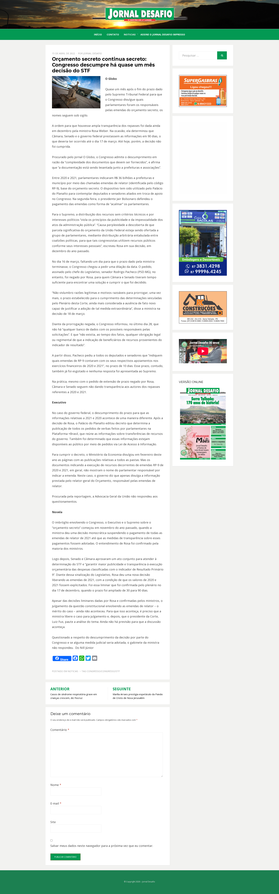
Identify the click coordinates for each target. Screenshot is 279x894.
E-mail (55, 803)
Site (53, 822)
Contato (113, 34)
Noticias (130, 34)
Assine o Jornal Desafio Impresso (162, 34)
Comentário (59, 730)
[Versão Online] (203, 424)
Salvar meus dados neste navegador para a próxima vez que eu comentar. (101, 846)
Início (98, 34)
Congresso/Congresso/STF (103, 671)
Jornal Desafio (92, 53)
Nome (55, 785)
